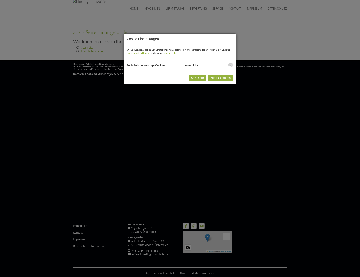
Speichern (197, 77)
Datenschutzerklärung (138, 53)
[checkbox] (230, 64)
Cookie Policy (171, 53)
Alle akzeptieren (221, 77)
